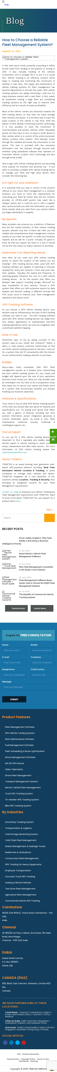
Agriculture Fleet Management (20, 894)
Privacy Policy (13, 1059)
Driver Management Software (20, 757)
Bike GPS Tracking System (18, 805)
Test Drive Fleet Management (20, 888)
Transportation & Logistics (18, 828)
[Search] (49, 518)
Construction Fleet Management (22, 858)
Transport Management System (21, 781)
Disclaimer (24, 1061)
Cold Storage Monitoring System (21, 834)
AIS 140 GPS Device (14, 763)
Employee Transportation (18, 870)
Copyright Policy (28, 1059)
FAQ (19, 1054)
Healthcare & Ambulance (18, 852)
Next (50, 509)
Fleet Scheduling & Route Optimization (25, 751)
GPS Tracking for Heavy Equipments (23, 864)
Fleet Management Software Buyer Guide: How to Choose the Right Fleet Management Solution (37, 583)
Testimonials (18, 608)
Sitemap (34, 1061)
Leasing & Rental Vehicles (18, 882)
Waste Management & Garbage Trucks (25, 846)
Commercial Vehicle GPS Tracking (22, 900)
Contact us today (10, 492)
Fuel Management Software (19, 745)
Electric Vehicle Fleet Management (23, 787)
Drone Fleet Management (18, 775)
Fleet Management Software (19, 727)
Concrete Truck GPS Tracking (20, 876)
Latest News (40, 608)
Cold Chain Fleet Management (21, 840)
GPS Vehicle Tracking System (20, 733)
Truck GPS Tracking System (19, 793)
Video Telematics (14, 769)
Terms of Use (43, 1059)
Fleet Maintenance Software (19, 739)
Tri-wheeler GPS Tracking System (22, 799)
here (18, 501)
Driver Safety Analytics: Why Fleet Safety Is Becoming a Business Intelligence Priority (27, 541)
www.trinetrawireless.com (14, 452)
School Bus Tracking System (19, 822)
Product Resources (30, 1054)
